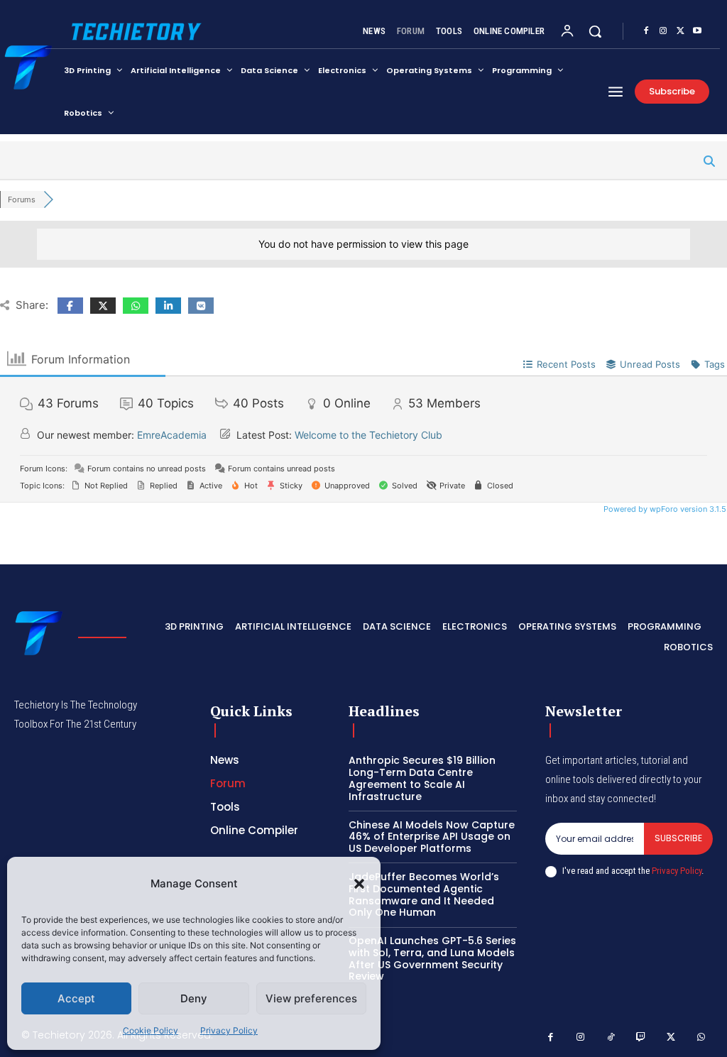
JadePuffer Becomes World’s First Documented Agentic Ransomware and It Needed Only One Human (424, 894)
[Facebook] (646, 31)
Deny (193, 998)
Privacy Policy (229, 1030)
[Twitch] (641, 1037)
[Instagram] (663, 31)
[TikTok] (611, 1037)
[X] (680, 31)
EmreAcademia (172, 435)
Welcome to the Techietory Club (368, 435)
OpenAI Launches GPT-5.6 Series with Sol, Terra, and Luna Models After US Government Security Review (432, 958)
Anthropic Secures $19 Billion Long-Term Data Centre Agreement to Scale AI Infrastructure (422, 778)
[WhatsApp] (702, 1037)
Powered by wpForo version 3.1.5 (663, 509)
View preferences (311, 998)
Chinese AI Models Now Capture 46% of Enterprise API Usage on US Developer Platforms (432, 837)
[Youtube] (697, 31)
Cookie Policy (150, 1030)
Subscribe (678, 838)
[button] (359, 884)
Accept (76, 998)
